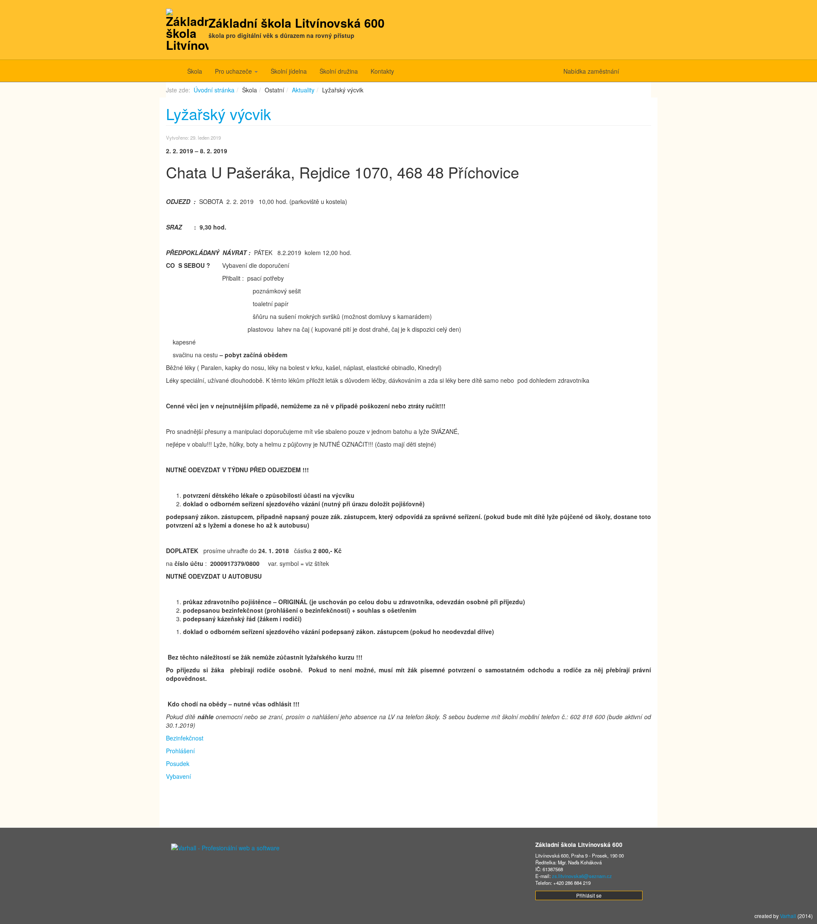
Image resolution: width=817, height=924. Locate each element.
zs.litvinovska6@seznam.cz (582, 875)
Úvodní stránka (214, 90)
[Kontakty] (629, 71)
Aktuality (303, 90)
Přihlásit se (589, 895)
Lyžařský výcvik (218, 113)
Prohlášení (180, 750)
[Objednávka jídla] (641, 71)
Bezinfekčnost (184, 738)
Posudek (177, 763)
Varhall (788, 915)
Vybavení (178, 776)
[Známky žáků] (635, 71)
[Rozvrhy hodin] (648, 71)
